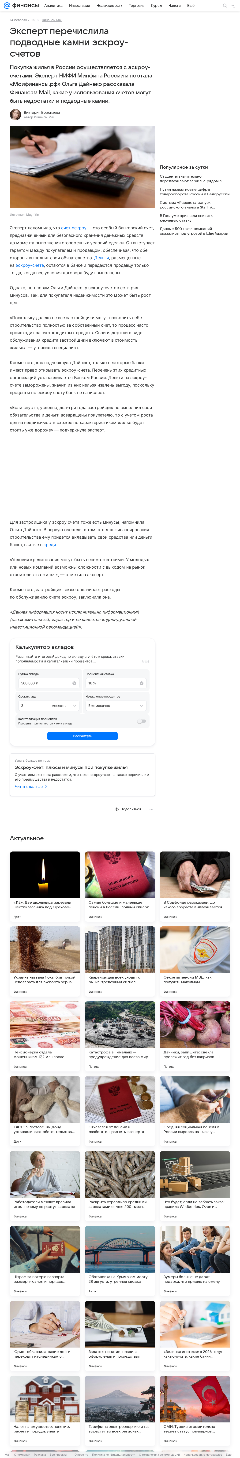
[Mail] (7, 5)
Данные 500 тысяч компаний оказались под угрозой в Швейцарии (194, 231)
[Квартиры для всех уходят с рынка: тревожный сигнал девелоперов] (120, 961)
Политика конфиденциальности (113, 1454)
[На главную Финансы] (24, 5)
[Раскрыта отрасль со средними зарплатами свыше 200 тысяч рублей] (120, 1186)
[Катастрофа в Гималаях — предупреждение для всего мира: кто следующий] (120, 1036)
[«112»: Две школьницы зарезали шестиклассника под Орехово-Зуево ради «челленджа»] (45, 886)
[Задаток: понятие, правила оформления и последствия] (120, 1336)
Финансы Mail (52, 20)
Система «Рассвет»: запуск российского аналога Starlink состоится (186, 205)
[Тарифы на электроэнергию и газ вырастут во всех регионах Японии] (120, 1411)
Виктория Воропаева (42, 112)
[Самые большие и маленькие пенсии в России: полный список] (120, 886)
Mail (7, 1454)
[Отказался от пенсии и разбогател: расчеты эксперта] (120, 1111)
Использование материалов (203, 1454)
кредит (51, 544)
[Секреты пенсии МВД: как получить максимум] (195, 961)
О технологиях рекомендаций (159, 1454)
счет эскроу (73, 227)
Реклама (40, 1454)
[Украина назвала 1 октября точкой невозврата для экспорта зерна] (45, 961)
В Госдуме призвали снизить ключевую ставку (186, 218)
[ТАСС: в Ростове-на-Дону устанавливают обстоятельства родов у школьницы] (45, 1111)
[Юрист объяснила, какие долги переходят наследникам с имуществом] (45, 1336)
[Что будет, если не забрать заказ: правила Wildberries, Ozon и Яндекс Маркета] (195, 1186)
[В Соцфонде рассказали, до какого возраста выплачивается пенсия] (195, 886)
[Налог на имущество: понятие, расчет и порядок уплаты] (45, 1411)
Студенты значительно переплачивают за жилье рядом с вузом (191, 178)
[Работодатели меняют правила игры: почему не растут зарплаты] (45, 1186)
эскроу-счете (30, 265)
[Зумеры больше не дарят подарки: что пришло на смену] (195, 1261)
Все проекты (58, 1454)
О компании (22, 1454)
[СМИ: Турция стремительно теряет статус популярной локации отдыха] (195, 1411)
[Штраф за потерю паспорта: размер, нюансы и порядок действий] (45, 1261)
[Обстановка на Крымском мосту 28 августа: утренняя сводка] (120, 1261)
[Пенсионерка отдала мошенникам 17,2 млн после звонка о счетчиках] (45, 1036)
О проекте (81, 1454)
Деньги (101, 257)
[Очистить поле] (74, 683)
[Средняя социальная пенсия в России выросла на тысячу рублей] (195, 1111)
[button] (82, 167)
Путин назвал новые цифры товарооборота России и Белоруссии (195, 191)
